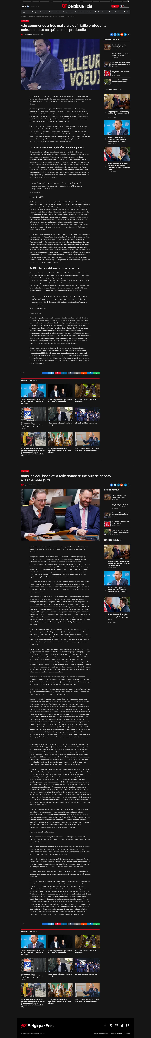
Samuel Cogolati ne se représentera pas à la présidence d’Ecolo (60, 401)
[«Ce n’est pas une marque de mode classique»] (107, 73)
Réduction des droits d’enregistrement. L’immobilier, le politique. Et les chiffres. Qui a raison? (32, 426)
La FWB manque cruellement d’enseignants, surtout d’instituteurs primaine (60, 450)
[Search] (124, 12)
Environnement (79, 12)
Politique (34, 12)
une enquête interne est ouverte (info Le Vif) (86, 401)
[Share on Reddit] (121, 34)
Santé (104, 12)
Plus (116, 12)
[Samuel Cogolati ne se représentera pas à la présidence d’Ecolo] (60, 390)
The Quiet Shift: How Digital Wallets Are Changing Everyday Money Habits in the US (121, 54)
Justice (89, 12)
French (125, 6)
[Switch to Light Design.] (127, 12)
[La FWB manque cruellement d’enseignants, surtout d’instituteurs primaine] (60, 439)
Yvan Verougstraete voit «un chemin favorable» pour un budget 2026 (87, 449)
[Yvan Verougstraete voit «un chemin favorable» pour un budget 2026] (87, 439)
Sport (110, 12)
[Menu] (24, 12)
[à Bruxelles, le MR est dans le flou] (87, 414)
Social (51, 12)
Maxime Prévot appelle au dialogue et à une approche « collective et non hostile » (32, 401)
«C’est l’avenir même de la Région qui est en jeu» (60, 424)
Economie (43, 12)
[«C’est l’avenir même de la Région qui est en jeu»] (60, 414)
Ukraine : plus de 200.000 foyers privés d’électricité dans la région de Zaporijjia (120, 81)
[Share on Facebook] (111, 34)
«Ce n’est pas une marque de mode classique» (121, 72)
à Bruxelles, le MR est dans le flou (86, 423)
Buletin (115, 6)
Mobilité (97, 12)
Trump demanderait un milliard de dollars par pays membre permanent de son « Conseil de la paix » (119, 166)
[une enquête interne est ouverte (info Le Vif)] (87, 390)
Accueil (23, 16)
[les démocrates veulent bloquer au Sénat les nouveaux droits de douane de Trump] (117, 101)
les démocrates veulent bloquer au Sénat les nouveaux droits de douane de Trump (119, 113)
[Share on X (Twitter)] (115, 34)
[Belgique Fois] (76, 6)
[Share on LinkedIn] (118, 34)
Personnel (29, 34)
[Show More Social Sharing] (128, 34)
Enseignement (67, 12)
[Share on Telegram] (125, 34)
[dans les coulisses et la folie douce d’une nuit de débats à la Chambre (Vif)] (60, 515)
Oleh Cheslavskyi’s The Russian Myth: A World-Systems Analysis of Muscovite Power (119, 46)
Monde (58, 12)
